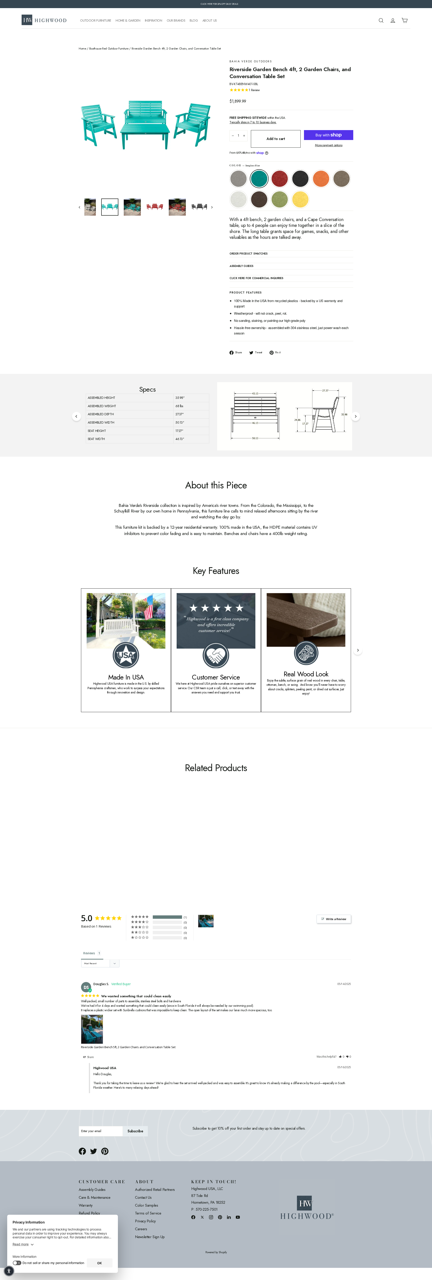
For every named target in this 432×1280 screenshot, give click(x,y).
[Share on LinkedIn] (229, 1217)
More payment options (328, 145)
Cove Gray (239, 179)
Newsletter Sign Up (150, 1236)
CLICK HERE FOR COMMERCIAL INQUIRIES (256, 278)
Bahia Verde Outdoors (251, 61)
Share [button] (90, 1057)
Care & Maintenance (94, 1197)
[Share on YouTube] (238, 1217)
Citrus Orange (321, 179)
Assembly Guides (92, 1189)
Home (82, 49)
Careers (141, 1229)
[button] (341, 1057)
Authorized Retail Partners (155, 1189)
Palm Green (280, 199)
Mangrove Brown (259, 199)
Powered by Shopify (216, 1252)
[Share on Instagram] (211, 1217)
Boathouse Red (280, 179)
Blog (194, 20)
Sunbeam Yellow (300, 199)
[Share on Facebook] (82, 1151)
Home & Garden (128, 20)
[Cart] (404, 20)
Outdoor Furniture (95, 20)
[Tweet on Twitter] (93, 1151)
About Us (209, 20)
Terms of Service (148, 1213)
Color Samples (146, 1205)
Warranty (85, 1205)
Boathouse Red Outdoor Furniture (108, 49)
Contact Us (143, 1197)
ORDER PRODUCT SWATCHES (248, 254)
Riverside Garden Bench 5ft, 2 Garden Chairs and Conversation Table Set (128, 1047)
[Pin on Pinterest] (104, 1151)
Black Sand (300, 179)
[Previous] (76, 416)
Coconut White (239, 199)
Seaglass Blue (259, 179)
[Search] (381, 20)
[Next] (355, 416)
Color (245, 165)
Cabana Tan (342, 179)
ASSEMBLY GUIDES (241, 266)
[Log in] (393, 20)
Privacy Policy (145, 1221)
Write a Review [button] (336, 919)
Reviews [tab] (89, 953)
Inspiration (153, 20)
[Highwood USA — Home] (44, 20)
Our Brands (176, 20)
